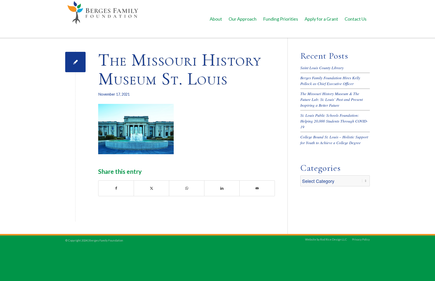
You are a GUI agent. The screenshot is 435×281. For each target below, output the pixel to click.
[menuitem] (215, 19)
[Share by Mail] (257, 188)
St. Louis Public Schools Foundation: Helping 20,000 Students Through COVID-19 (334, 121)
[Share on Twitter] (151, 188)
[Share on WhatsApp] (186, 188)
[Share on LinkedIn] (221, 188)
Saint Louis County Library (322, 67)
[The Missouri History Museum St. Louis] (75, 62)
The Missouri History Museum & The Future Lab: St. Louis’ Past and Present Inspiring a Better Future (331, 99)
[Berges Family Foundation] (103, 19)
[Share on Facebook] (116, 188)
